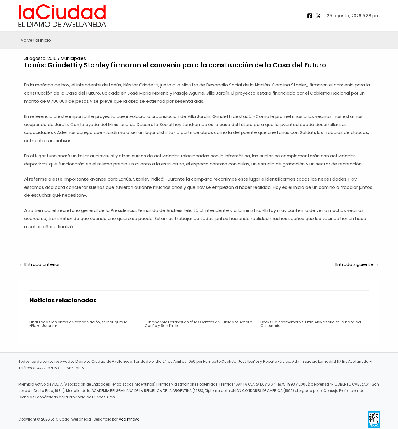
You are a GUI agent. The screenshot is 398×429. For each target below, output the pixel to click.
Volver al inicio (36, 40)
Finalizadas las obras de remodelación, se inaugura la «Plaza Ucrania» (78, 324)
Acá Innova (129, 419)
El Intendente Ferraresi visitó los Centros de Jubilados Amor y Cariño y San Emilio (198, 324)
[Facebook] (309, 15)
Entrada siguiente (357, 264)
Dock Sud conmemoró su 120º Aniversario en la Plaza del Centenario (310, 324)
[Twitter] (318, 15)
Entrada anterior (39, 264)
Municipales (73, 58)
